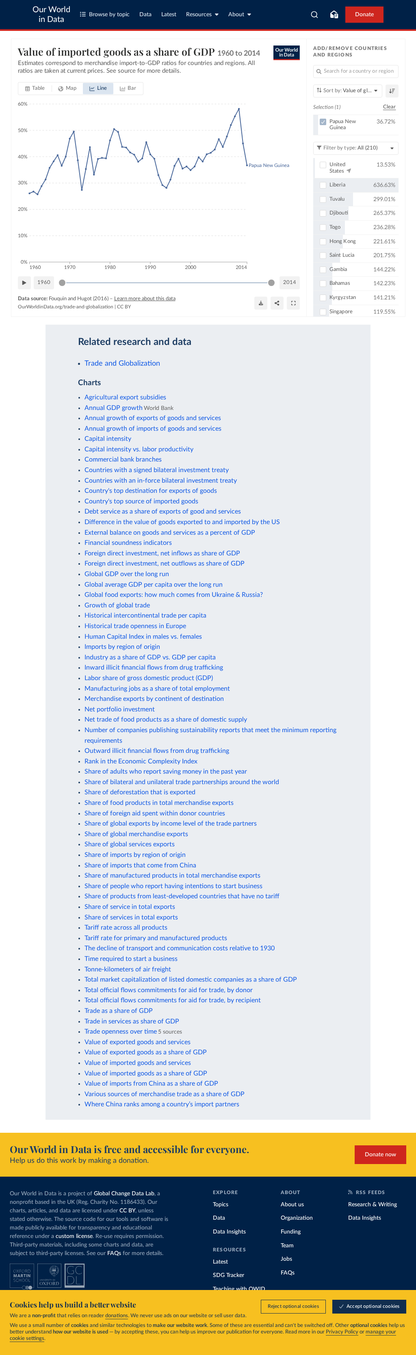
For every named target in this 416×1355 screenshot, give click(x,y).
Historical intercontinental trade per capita (145, 615)
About (236, 14)
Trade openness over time (120, 1031)
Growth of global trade (117, 605)
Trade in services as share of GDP (131, 1021)
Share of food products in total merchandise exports (159, 803)
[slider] (62, 283)
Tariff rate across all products (125, 927)
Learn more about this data (145, 298)
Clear (389, 107)
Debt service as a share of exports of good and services (162, 511)
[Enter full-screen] (293, 303)
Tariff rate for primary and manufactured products (155, 938)
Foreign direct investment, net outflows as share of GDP (164, 563)
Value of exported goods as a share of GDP (145, 1052)
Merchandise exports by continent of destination (154, 699)
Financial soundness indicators (128, 543)
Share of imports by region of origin (135, 855)
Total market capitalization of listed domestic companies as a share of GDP (190, 979)
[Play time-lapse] (24, 282)
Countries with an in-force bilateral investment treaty (160, 480)
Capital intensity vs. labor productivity (138, 449)
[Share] (277, 303)
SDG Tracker (228, 1275)
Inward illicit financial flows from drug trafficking (153, 667)
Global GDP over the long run (126, 574)
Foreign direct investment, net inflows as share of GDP (162, 553)
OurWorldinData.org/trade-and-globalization (65, 306)
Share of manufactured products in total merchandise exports (172, 875)
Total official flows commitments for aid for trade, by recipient (172, 1000)
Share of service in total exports (129, 907)
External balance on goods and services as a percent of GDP (169, 532)
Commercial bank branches (123, 459)
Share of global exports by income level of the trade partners (170, 823)
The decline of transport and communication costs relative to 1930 (179, 948)
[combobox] (315, 15)
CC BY (124, 306)
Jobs (286, 1259)
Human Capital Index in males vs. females (143, 636)
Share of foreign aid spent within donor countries (154, 813)
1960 (43, 282)
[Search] (315, 15)
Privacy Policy (342, 1332)
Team (287, 1246)
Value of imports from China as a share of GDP (151, 1083)
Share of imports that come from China (140, 865)
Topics (220, 1205)
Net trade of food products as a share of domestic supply (165, 719)
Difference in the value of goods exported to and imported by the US (182, 522)
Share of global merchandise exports (136, 834)
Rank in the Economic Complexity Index (140, 761)
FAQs (114, 1253)
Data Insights (229, 1232)
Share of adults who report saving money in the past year (165, 771)
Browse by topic (109, 14)
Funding (291, 1232)
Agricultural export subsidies (125, 397)
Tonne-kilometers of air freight (127, 969)
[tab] (35, 88)
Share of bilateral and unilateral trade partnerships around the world (181, 782)
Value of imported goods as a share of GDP (145, 1073)
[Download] (260, 303)
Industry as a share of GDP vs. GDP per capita (150, 657)
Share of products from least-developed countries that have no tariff (182, 896)
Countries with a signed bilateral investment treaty (156, 470)
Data (145, 14)
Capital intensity (107, 439)
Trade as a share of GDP (118, 1011)
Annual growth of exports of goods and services (152, 418)
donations (116, 1315)
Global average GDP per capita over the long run (153, 584)
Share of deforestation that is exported (139, 792)
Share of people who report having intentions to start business (173, 886)
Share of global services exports (129, 844)
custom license (74, 1236)
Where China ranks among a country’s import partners (161, 1104)
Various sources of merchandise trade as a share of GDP (164, 1094)
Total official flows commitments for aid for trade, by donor (168, 990)
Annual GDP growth (113, 408)
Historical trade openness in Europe (135, 626)
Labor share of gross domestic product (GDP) (148, 678)
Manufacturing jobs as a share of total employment (157, 688)
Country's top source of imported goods (141, 501)
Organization (297, 1218)
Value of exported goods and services (137, 1042)
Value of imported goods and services (137, 1063)
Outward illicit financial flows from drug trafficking (156, 751)
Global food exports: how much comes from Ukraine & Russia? (173, 595)
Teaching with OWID (239, 1289)
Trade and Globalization (122, 363)
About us (292, 1205)
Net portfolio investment (119, 709)
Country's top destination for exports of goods (150, 491)
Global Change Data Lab (124, 1194)
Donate (364, 14)
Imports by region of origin (122, 647)
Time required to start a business (131, 959)
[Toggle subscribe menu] (334, 15)
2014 (289, 282)
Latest (168, 14)
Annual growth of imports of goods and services (152, 428)
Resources (199, 14)
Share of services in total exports (131, 917)
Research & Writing (372, 1205)
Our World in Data (51, 15)
